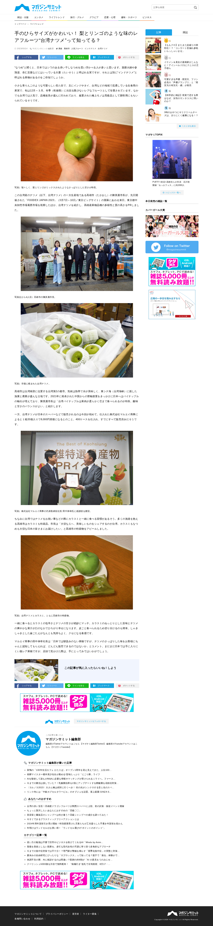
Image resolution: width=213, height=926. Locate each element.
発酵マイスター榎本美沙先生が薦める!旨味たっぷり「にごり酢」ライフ (63, 774)
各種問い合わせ (22, 918)
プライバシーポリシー (57, 914)
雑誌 (185, 32)
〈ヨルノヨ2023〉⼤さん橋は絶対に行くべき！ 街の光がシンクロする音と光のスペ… (70, 787)
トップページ (20, 24)
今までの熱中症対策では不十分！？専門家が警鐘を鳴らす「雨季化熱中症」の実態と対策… (73, 851)
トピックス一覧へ (173, 192)
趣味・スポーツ (129, 17)
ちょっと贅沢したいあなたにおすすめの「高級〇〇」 (54, 810)
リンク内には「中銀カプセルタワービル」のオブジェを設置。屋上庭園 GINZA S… (69, 792)
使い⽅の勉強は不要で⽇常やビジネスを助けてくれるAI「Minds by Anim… (65, 842)
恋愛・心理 (110, 17)
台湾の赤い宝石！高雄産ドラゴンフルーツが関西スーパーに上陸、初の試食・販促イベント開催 (75, 806)
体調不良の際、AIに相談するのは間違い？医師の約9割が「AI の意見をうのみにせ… (70, 859)
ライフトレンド (57, 17)
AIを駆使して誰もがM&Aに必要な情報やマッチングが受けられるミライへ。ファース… (71, 778)
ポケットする (129, 57)
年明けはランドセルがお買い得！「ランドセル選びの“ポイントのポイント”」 (66, 828)
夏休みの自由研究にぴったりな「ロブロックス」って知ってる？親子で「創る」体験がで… (73, 855)
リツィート (52, 57)
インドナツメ (90, 48)
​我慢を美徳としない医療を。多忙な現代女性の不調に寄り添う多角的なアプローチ (69, 846)
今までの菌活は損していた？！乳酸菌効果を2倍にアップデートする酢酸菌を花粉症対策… (73, 783)
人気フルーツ (77, 48)
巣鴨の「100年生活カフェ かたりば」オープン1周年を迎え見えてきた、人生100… (69, 770)
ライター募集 (90, 914)
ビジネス (147, 17)
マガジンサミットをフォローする (91, 721)
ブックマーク (103, 57)
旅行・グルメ (77, 17)
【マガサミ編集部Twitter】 (93, 744)
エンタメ (38, 17)
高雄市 (67, 48)
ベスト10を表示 (189, 126)
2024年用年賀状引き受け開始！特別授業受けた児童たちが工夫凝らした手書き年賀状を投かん (75, 823)
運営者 (75, 914)
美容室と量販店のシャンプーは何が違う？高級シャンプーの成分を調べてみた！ (67, 815)
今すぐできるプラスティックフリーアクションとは (53, 819)
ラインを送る (78, 57)
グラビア (94, 17)
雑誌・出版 (23, 17)
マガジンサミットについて (28, 914)
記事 (158, 32)
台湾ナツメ (103, 48)
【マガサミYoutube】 (61, 747)
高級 (60, 48)
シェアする (27, 57)
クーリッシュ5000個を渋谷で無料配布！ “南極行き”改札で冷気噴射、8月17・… (68, 864)
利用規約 (38, 918)
